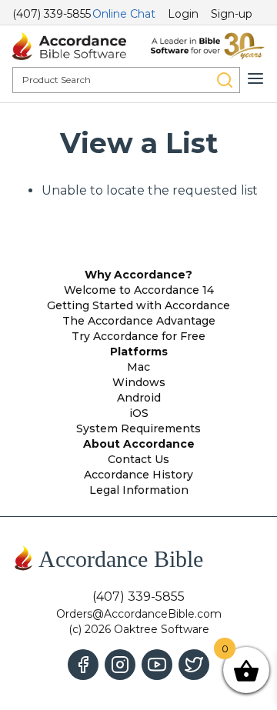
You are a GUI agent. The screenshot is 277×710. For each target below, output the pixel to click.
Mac (138, 367)
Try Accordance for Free (138, 336)
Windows (138, 382)
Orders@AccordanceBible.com (139, 614)
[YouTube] (157, 664)
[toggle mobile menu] (255, 78)
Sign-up (231, 14)
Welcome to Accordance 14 (139, 290)
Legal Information (139, 490)
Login (183, 14)
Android (139, 398)
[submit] (224, 80)
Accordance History (138, 475)
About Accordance (139, 444)
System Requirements (138, 428)
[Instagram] (120, 664)
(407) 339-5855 (51, 14)
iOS (139, 413)
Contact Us (138, 459)
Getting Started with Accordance (138, 305)
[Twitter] (194, 664)
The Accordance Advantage (138, 321)
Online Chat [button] (123, 14)
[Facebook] (83, 664)
